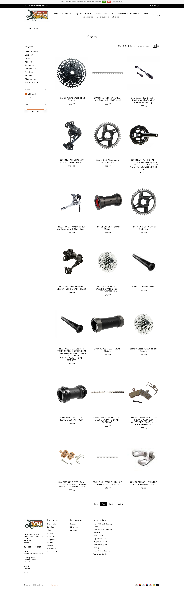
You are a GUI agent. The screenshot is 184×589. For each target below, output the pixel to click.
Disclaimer (97, 532)
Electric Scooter (103, 17)
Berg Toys (78, 13)
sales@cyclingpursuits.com (33, 553)
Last (111, 504)
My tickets (74, 530)
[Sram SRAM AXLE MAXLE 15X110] (143, 262)
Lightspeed (54, 585)
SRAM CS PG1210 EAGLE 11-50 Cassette (72, 99)
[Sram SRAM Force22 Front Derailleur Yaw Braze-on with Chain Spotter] (71, 202)
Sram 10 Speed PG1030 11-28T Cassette (143, 349)
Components (30, 68)
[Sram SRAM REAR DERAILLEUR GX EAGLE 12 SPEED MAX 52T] (71, 135)
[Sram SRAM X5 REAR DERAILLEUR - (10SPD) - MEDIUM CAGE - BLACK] (71, 262)
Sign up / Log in (155, 6)
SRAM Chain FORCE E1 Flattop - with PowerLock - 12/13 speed (107, 99)
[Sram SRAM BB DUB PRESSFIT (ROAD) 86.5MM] (107, 324)
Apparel (28, 61)
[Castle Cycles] (37, 15)
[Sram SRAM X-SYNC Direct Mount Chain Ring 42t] (107, 135)
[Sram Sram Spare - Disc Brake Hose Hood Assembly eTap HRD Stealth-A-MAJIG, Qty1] (143, 73)
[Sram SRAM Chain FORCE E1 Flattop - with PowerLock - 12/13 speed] (107, 73)
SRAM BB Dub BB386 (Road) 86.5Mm (108, 227)
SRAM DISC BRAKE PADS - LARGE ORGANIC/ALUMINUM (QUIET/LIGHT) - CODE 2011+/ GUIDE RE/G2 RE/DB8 (143, 421)
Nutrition (29, 72)
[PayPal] (154, 585)
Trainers (145, 13)
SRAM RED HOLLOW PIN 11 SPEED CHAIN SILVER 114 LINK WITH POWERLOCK (107, 419)
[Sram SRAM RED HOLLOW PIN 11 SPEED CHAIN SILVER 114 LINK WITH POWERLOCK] (107, 393)
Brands (32, 29)
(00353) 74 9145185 (34, 547)
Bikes (27, 58)
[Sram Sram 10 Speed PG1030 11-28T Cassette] (143, 324)
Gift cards (115, 17)
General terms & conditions (103, 529)
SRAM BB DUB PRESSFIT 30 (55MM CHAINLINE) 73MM (71, 418)
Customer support (100, 545)
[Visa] (143, 585)
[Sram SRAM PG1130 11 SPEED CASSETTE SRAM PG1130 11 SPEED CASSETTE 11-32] (107, 262)
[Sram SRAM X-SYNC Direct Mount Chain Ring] (143, 202)
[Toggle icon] (154, 15)
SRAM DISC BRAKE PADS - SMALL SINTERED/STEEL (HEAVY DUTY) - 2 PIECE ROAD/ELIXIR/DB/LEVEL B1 (71, 484)
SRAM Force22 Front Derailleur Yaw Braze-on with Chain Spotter (71, 227)
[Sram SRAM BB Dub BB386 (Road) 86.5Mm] (107, 202)
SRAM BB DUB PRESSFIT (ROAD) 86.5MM (107, 349)
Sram (30, 97)
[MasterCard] (140, 585)
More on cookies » (117, 2)
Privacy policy (98, 535)
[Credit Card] (150, 585)
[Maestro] (147, 585)
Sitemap (96, 548)
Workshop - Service (100, 554)
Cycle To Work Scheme (101, 551)
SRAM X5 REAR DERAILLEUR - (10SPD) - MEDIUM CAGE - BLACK (71, 287)
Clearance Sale (66, 13)
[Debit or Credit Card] (157, 585)
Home (55, 13)
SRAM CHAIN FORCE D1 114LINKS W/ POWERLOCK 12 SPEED (107, 483)
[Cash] (136, 585)
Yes (104, 2)
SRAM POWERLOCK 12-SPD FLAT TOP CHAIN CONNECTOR (143, 483)
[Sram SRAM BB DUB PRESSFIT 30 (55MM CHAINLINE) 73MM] (71, 393)
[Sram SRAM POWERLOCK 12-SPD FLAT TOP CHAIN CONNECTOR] (143, 457)
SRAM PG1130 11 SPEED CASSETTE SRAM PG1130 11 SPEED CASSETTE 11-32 (108, 288)
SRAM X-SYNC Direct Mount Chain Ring (144, 227)
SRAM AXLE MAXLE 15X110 (143, 286)
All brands (32, 94)
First (104, 504)
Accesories (29, 65)
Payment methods (100, 538)
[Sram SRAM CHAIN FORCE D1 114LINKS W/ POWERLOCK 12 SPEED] (107, 457)
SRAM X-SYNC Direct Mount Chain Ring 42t (108, 161)
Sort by (132, 46)
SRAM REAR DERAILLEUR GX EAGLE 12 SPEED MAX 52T (71, 161)
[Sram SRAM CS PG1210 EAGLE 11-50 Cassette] (71, 73)
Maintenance (31, 79)
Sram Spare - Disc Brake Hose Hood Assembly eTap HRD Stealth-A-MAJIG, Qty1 (143, 100)
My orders (74, 527)
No (109, 2)
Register (73, 524)
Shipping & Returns (100, 541)
